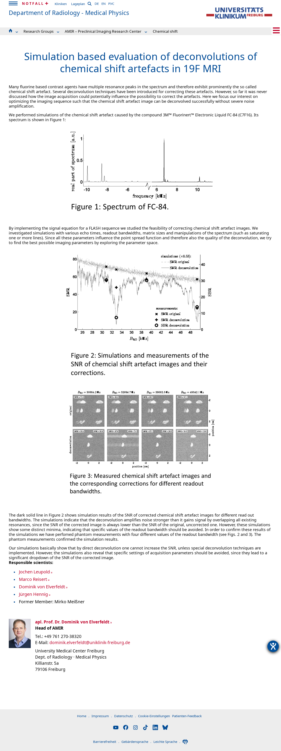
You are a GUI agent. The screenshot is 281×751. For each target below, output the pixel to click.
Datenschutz (125, 716)
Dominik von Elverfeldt (42, 587)
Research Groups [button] (38, 31)
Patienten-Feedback (187, 716)
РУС (111, 2)
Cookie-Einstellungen (154, 716)
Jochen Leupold (34, 572)
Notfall (33, 3)
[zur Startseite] (239, 13)
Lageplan (78, 4)
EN (103, 2)
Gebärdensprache (136, 741)
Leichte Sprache (166, 741)
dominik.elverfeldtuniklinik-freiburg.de (89, 642)
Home (83, 716)
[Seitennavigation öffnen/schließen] (276, 30)
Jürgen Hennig (33, 594)
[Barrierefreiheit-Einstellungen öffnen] (273, 646)
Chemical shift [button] (165, 31)
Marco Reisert (33, 579)
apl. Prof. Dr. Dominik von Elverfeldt (72, 622)
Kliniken (61, 4)
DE (97, 2)
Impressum (102, 716)
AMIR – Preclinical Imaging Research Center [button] (103, 31)
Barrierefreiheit (106, 741)
